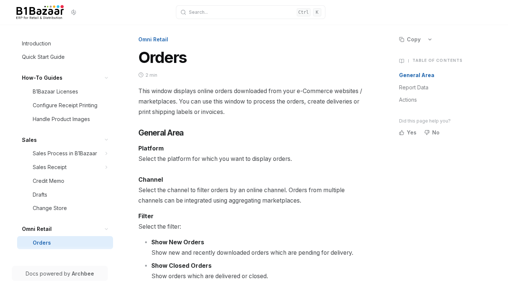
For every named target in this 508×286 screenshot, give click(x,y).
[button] (106, 78)
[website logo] (40, 12)
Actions (408, 99)
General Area (416, 75)
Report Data (413, 87)
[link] (65, 43)
